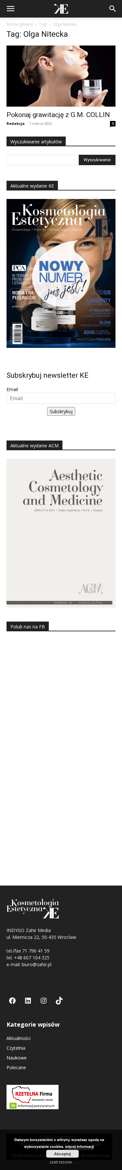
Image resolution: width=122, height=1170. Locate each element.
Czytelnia (16, 1048)
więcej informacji (79, 1146)
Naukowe (17, 1058)
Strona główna (20, 24)
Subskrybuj (61, 411)
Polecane (16, 1067)
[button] (10, 9)
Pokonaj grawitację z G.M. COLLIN (58, 115)
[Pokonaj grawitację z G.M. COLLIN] (61, 76)
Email (12, 389)
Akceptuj (62, 1154)
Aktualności (19, 1038)
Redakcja (16, 123)
